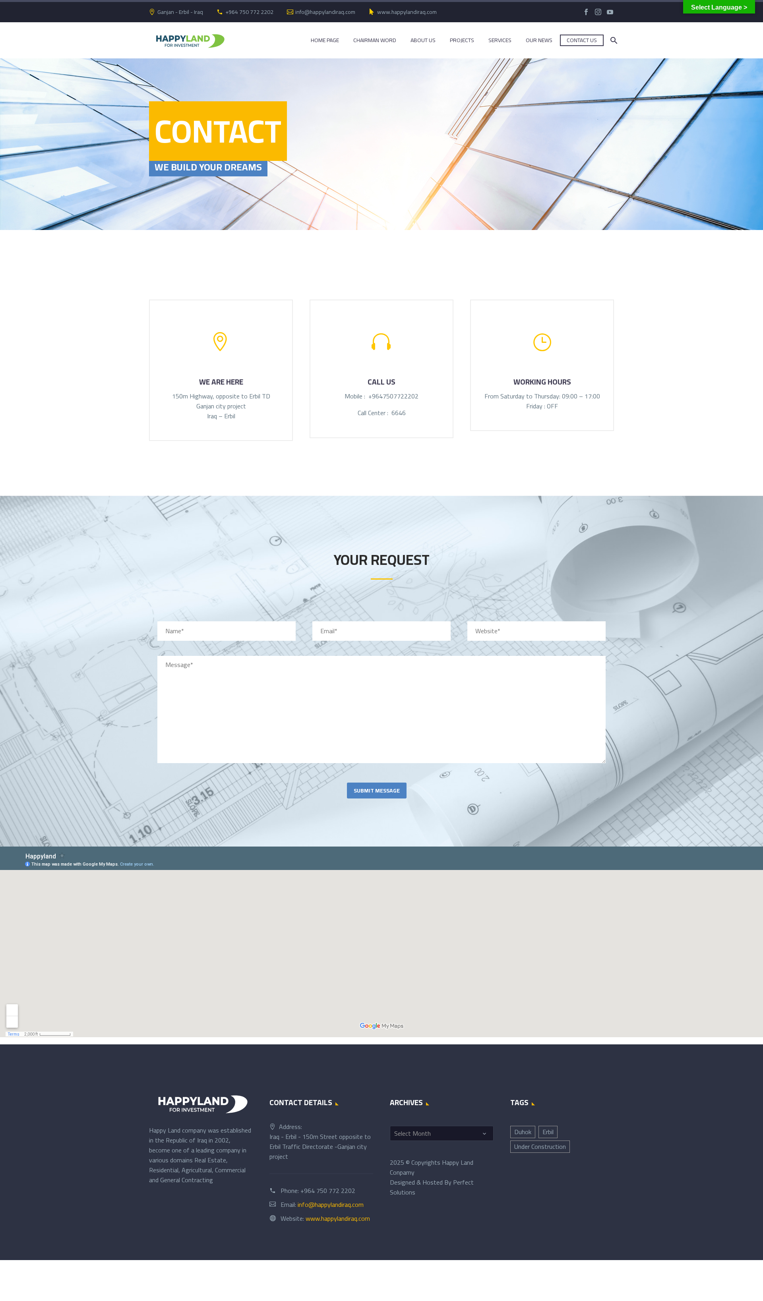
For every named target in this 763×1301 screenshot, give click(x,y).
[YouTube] (610, 12)
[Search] (613, 40)
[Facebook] (586, 12)
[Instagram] (598, 12)
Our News (539, 40)
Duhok (522, 1132)
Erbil (548, 1132)
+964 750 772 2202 (249, 12)
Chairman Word (374, 40)
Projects (462, 40)
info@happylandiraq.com (325, 12)
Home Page (325, 40)
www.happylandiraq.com (407, 12)
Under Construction (540, 1146)
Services (499, 40)
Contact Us (582, 40)
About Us (423, 40)
